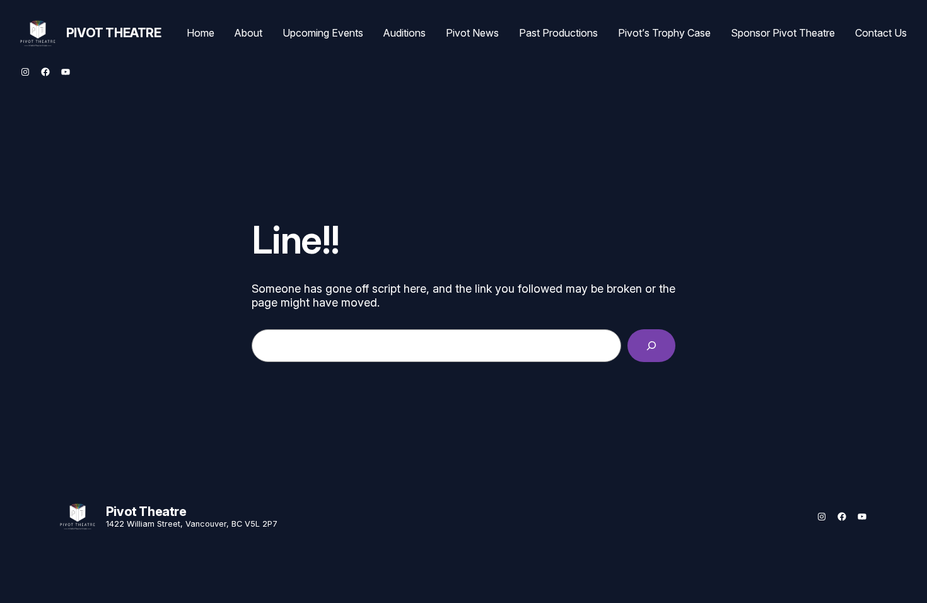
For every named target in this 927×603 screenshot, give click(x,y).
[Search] (651, 345)
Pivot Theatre (113, 32)
